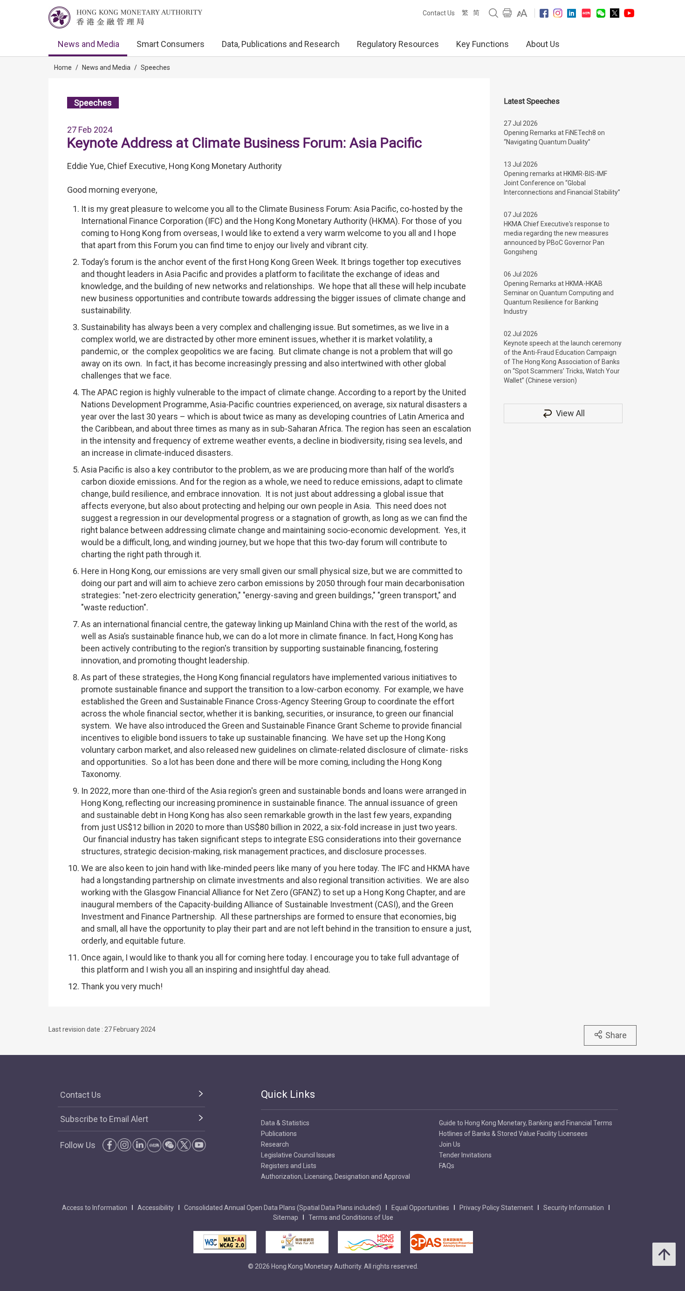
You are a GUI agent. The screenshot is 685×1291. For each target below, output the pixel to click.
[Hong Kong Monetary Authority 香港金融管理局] (125, 17)
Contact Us (439, 13)
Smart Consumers (171, 44)
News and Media (88, 44)
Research (275, 1144)
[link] (522, 13)
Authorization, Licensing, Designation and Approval (335, 1176)
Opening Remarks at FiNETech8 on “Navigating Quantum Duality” (554, 137)
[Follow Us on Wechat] (600, 13)
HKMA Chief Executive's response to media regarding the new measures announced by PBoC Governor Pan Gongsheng (557, 238)
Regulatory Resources (398, 44)
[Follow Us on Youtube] (629, 13)
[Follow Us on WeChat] (169, 1144)
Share (616, 1035)
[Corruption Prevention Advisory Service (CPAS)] (441, 1242)
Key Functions (482, 44)
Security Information (573, 1207)
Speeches (155, 67)
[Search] (493, 13)
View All (570, 413)
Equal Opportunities (420, 1207)
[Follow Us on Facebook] (544, 13)
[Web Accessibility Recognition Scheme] (297, 1242)
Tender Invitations (465, 1155)
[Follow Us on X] (614, 13)
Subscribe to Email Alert (104, 1119)
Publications (279, 1133)
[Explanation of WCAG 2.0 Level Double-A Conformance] (224, 1242)
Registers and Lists (288, 1165)
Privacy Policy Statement (496, 1207)
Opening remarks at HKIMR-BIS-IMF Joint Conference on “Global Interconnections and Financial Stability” (562, 183)
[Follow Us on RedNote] (586, 13)
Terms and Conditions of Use (350, 1217)
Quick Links (288, 1094)
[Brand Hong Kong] (369, 1242)
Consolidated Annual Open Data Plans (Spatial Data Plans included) (282, 1207)
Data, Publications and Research (281, 44)
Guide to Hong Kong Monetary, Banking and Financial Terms (525, 1123)
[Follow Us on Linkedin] (571, 13)
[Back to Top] (664, 1254)
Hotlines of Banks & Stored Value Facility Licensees (513, 1133)
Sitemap (285, 1217)
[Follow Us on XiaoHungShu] (154, 1145)
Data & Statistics (285, 1123)
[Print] (507, 13)
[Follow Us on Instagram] (557, 13)
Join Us (449, 1144)
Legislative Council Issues (298, 1155)
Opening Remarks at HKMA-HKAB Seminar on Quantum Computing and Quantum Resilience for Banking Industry (559, 297)
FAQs (446, 1165)
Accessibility (155, 1207)
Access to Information (94, 1207)
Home (63, 67)
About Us (543, 44)
